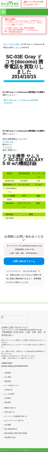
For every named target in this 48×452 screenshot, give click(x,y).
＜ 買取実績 (6, 381)
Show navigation (3, 12)
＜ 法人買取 (6, 377)
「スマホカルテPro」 (28, 4)
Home (5, 44)
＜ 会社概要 (6, 425)
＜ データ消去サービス (10, 385)
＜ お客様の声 (7, 390)
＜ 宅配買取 (6, 373)
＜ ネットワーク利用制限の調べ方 (14, 416)
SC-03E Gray (7, 142)
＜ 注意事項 (6, 398)
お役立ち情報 (14, 44)
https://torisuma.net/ (15, 31)
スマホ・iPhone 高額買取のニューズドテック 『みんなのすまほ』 (9, 4)
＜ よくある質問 (8, 394)
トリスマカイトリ (32, 30)
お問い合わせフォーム (24, 261)
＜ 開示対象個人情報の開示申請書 (14, 433)
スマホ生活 (7, 147)
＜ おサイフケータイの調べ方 (13, 420)
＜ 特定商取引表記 (9, 437)
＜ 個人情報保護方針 (9, 429)
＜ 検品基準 (6, 402)
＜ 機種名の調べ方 (9, 408)
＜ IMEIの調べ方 (8, 412)
